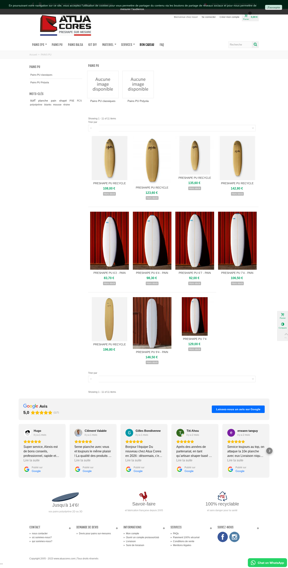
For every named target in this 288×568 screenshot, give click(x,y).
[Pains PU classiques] (103, 84)
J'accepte (273, 7)
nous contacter (38, 533)
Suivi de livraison (133, 545)
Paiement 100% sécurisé (185, 537)
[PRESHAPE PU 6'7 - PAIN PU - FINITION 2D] (194, 241)
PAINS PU (57, 45)
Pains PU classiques (41, 74)
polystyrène (36, 104)
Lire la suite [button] (32, 460)
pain (54, 100)
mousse (57, 104)
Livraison (129, 541)
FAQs (174, 533)
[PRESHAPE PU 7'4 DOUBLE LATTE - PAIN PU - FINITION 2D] (194, 316)
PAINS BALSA (75, 45)
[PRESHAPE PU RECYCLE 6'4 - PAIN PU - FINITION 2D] (152, 160)
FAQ (162, 45)
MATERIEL (108, 45)
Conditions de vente (182, 541)
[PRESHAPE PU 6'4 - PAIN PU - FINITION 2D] (152, 241)
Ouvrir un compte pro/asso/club (141, 537)
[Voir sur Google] (27, 433)
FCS (79, 100)
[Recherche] (255, 44)
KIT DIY (92, 45)
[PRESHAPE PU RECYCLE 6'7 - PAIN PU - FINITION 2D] (194, 155)
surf (33, 100)
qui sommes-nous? (40, 541)
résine (66, 104)
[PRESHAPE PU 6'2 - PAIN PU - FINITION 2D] (109, 241)
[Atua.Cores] (65, 24)
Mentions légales (180, 545)
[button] (18, 451)
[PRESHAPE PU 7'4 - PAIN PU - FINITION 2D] (237, 241)
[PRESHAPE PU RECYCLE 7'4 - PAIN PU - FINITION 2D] (237, 158)
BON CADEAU (147, 45)
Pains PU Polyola (39, 82)
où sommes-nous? (40, 537)
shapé (63, 100)
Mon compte (131, 533)
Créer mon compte (229, 17)
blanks (48, 104)
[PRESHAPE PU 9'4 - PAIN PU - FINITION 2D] (152, 323)
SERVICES (126, 45)
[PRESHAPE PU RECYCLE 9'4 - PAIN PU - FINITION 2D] (109, 319)
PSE (73, 100)
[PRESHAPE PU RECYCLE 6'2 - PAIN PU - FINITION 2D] (109, 158)
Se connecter (209, 17)
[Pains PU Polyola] (138, 84)
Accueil (33, 54)
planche (44, 100)
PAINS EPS (38, 45)
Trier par (92, 122)
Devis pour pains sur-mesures (93, 533)
